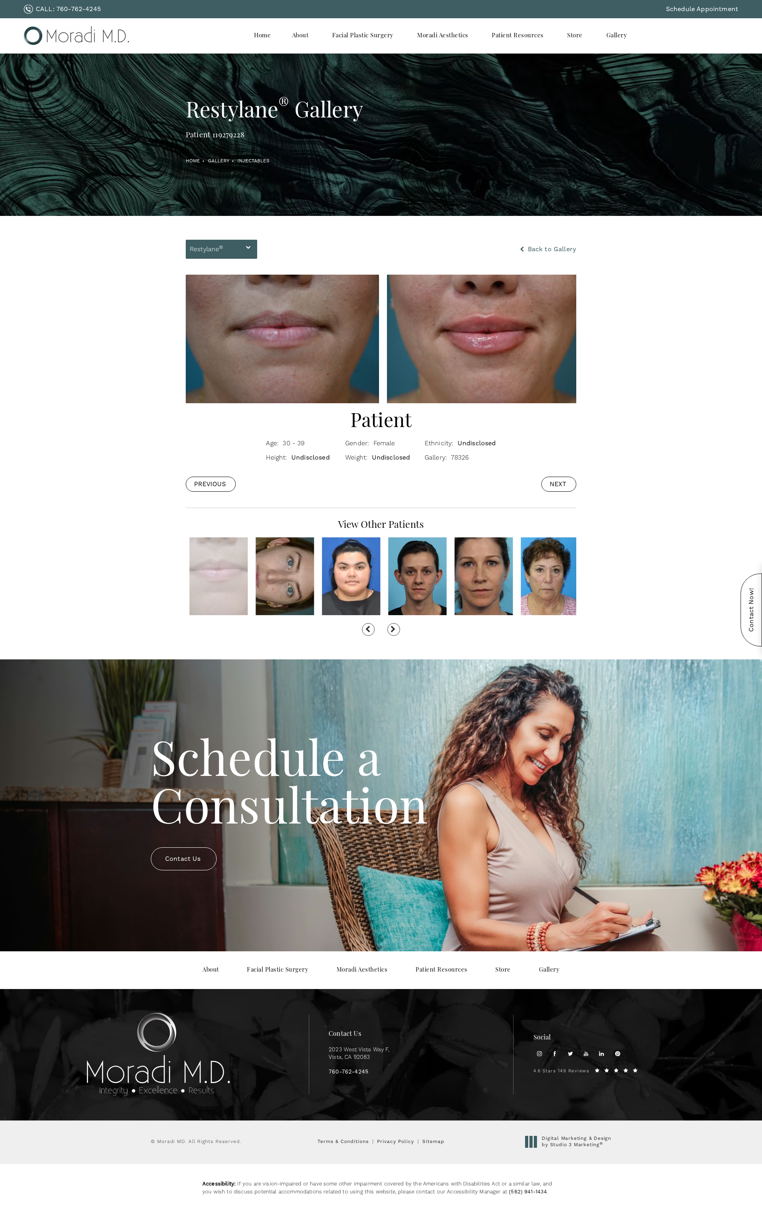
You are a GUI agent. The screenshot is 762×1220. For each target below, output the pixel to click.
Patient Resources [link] (518, 36)
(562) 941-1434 (528, 1192)
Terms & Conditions (343, 1141)
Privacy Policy (395, 1141)
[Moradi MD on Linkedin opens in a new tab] (601, 1053)
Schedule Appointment (702, 9)
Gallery (218, 161)
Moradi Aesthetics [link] (442, 36)
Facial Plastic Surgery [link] (363, 36)
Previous (210, 484)
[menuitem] (262, 35)
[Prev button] (368, 629)
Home (193, 161)
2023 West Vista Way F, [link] (359, 1053)
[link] (62, 9)
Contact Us (183, 858)
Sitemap (433, 1141)
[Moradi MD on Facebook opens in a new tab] (555, 1053)
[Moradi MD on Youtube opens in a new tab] (586, 1053)
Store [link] (575, 36)
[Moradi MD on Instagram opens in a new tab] (539, 1053)
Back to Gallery (550, 249)
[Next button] (393, 629)
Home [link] (262, 36)
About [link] (300, 36)
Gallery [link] (616, 36)
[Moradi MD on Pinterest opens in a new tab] (617, 1053)
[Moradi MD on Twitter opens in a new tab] (570, 1053)
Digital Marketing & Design (576, 1141)
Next (558, 484)
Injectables (253, 161)
